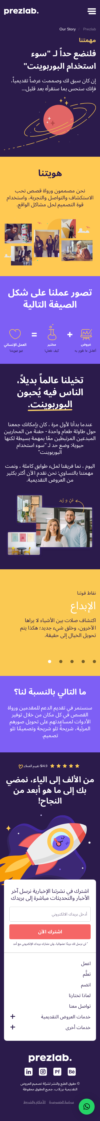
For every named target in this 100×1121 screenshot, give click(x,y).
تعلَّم (87, 974)
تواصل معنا (80, 1006)
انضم (86, 985)
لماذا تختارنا (80, 995)
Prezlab (89, 29)
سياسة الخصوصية (61, 1102)
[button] (49, 661)
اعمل (86, 963)
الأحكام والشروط (34, 1102)
